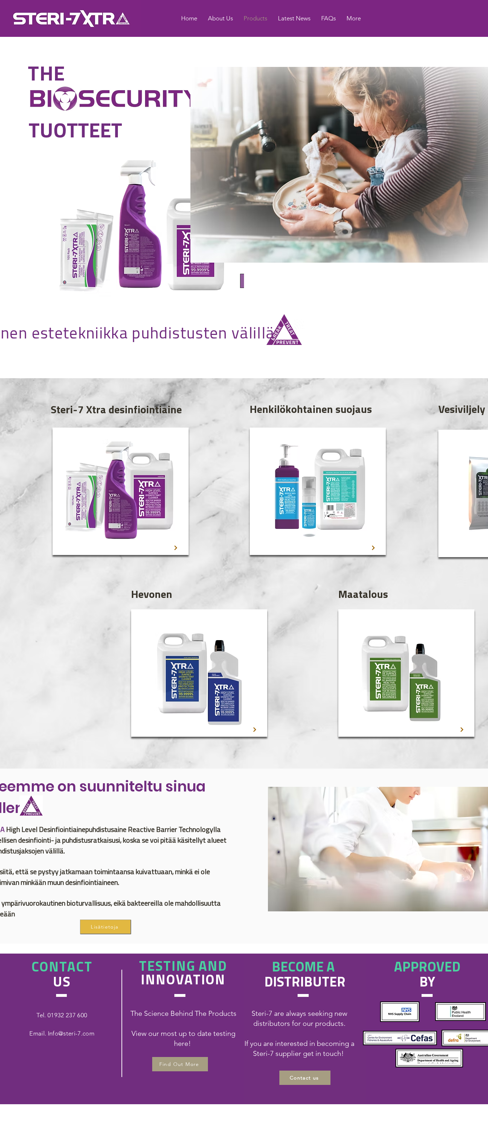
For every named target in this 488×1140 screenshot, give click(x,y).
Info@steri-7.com (71, 1033)
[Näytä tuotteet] (175, 548)
